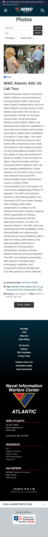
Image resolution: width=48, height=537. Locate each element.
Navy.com (24, 336)
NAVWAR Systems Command (18, 472)
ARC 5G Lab (38, 287)
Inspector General (13, 451)
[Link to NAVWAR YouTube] (33, 489)
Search (38, 28)
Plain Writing (24, 339)
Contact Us (10, 459)
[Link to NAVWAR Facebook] (25, 489)
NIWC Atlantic (26, 287)
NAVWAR (15, 287)
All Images (10, 38)
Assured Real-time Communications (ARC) (24, 290)
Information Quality (24, 365)
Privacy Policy (24, 356)
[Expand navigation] (5, 10)
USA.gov (24, 349)
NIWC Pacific (11, 478)
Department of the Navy (23, 492)
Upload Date (26, 38)
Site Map (24, 329)
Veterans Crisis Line (24, 362)
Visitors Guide (11, 454)
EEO (7, 448)
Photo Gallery (24, 304)
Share (8, 77)
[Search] (42, 10)
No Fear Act (24, 345)
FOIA (24, 332)
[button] (11, 4)
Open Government (24, 369)
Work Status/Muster (14, 457)
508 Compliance (24, 352)
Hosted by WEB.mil (23, 512)
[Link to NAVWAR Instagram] (31, 489)
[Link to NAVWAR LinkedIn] (28, 489)
